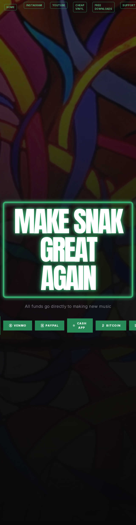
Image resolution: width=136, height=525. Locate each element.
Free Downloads (103, 7)
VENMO (20, 325)
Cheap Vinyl (79, 7)
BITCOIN (113, 325)
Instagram (34, 5)
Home (11, 7)
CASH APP (81, 325)
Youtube (58, 5)
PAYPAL (52, 325)
